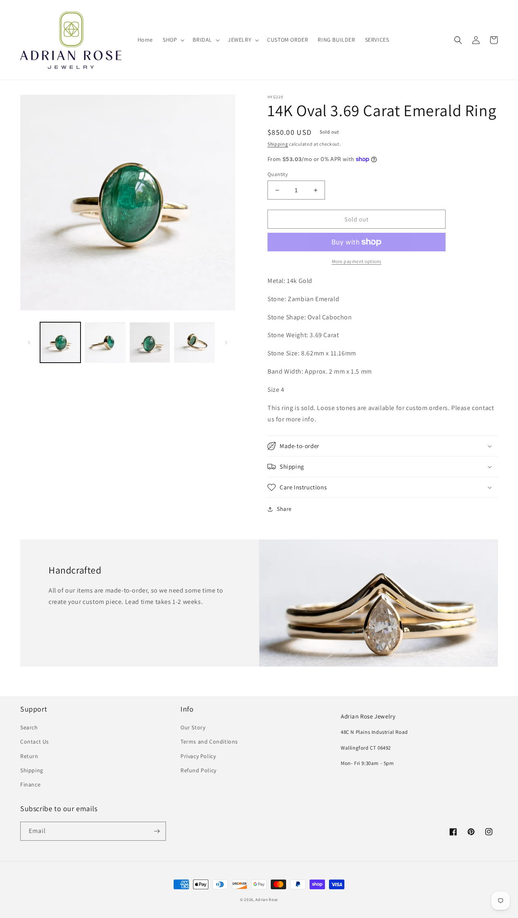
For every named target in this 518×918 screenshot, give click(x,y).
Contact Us (34, 741)
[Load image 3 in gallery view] (150, 342)
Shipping (277, 144)
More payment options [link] (357, 261)
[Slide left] (29, 342)
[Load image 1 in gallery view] (60, 342)
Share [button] (284, 508)
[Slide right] (226, 342)
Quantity (277, 174)
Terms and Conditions (209, 741)
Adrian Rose (266, 899)
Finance (30, 784)
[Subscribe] (157, 831)
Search (29, 727)
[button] (173, 39)
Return (29, 756)
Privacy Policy (198, 756)
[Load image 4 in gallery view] (194, 342)
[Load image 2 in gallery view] (105, 342)
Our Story (192, 727)
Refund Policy (198, 770)
